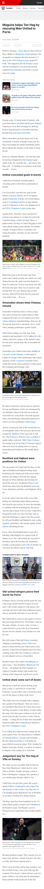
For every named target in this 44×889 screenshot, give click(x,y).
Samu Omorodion (23, 132)
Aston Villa (25, 544)
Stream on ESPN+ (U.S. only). (25, 585)
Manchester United (22, 54)
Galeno (26, 640)
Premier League (32, 63)
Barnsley (9, 789)
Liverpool (20, 360)
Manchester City (33, 664)
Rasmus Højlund (34, 123)
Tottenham (34, 804)
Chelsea (30, 311)
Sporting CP (23, 443)
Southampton (20, 786)
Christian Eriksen (11, 737)
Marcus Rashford (17, 123)
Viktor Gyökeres (33, 440)
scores (39, 3)
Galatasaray (12, 198)
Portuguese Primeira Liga (19, 436)
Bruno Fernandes (15, 69)
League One (34, 786)
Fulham (11, 786)
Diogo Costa (33, 483)
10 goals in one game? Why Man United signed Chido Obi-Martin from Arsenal (26, 96)
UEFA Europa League (20, 60)
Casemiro (22, 737)
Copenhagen (14, 202)
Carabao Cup (23, 789)
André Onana (30, 421)
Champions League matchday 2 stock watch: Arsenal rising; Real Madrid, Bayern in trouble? (25, 85)
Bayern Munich (17, 195)
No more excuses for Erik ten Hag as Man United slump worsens (25, 108)
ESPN (13, 2)
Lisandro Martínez (16, 354)
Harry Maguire (24, 50)
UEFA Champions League (15, 208)
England (29, 159)
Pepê (11, 132)
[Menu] (3, 2)
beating (22, 722)
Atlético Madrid (8, 321)
